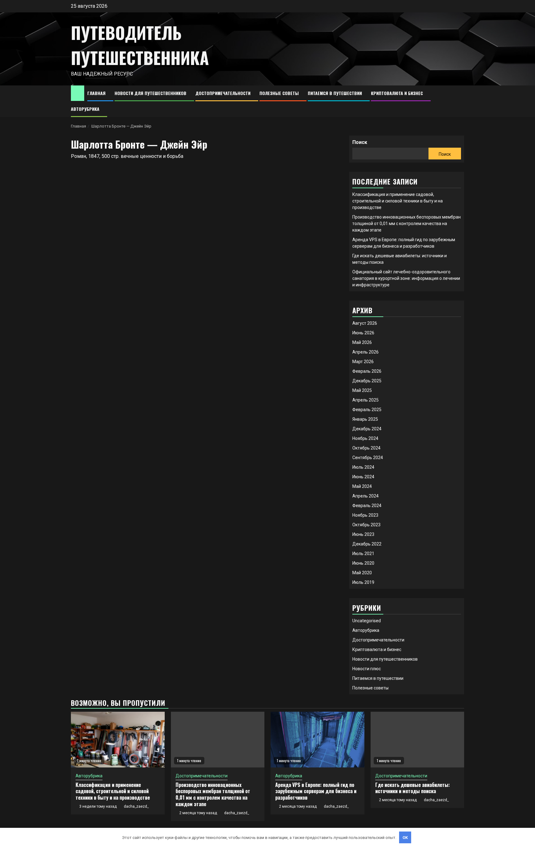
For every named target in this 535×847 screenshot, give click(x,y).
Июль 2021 (363, 553)
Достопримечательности (222, 93)
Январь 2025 (365, 419)
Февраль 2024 (366, 505)
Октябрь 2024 (366, 447)
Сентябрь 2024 (367, 457)
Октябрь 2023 (366, 524)
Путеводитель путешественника (140, 45)
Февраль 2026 (366, 371)
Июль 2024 (363, 467)
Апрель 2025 (365, 399)
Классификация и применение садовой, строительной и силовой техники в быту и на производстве (397, 201)
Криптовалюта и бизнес (397, 93)
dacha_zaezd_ (136, 806)
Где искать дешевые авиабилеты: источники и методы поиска (412, 788)
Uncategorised (366, 620)
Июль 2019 (363, 582)
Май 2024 (362, 486)
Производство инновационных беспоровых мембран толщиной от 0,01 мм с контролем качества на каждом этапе (406, 223)
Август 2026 (364, 323)
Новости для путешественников (150, 93)
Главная (96, 93)
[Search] (459, 101)
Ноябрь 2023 (365, 515)
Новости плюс (366, 668)
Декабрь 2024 (366, 428)
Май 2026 (362, 342)
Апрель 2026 (365, 352)
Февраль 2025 (366, 409)
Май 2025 (362, 390)
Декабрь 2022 (366, 543)
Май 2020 (362, 572)
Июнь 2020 (363, 563)
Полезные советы (279, 93)
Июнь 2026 (363, 332)
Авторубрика (85, 109)
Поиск (359, 142)
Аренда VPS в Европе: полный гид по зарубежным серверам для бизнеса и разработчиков (315, 791)
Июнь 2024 (363, 476)
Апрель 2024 (365, 495)
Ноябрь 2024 (365, 438)
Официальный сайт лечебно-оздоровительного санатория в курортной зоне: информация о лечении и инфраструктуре (406, 278)
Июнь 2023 (363, 534)
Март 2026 (363, 361)
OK (405, 837)
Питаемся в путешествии (335, 93)
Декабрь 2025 (366, 380)
